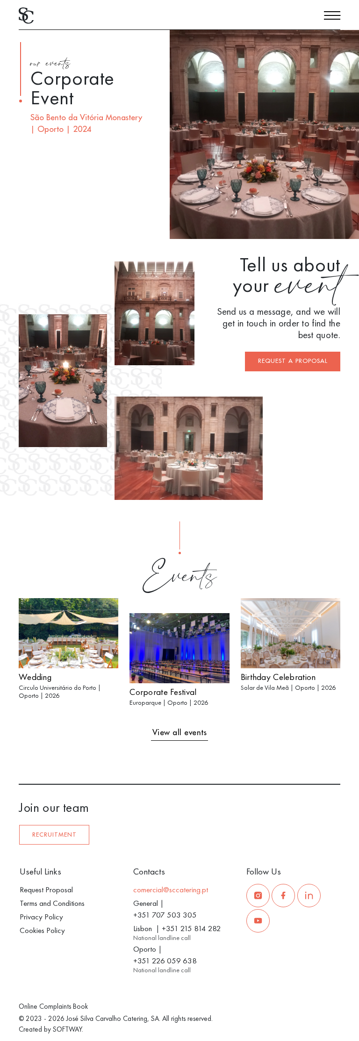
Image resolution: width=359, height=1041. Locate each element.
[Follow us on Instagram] (258, 895)
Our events (50, 64)
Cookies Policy (42, 930)
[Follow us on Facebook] (283, 895)
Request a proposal (293, 361)
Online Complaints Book (53, 1006)
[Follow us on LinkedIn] (309, 895)
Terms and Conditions (52, 903)
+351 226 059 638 (165, 960)
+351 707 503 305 (165, 915)
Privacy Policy (41, 916)
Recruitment (54, 835)
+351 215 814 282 (191, 928)
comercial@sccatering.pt (170, 889)
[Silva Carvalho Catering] (26, 15)
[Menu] (332, 16)
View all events (179, 733)
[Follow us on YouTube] (258, 921)
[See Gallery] (339, 227)
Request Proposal (46, 889)
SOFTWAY (67, 1029)
